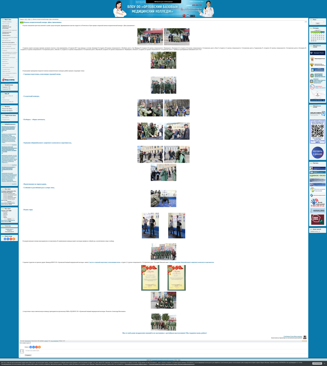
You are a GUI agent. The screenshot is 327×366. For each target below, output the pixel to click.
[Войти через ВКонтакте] (8, 239)
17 (315, 37)
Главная (191, 1)
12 (319, 35)
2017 (26, 19)
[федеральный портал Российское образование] (318, 181)
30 (313, 40)
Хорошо (5, 213)
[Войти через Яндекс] (11, 239)
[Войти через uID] (5, 239)
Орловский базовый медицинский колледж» (163, 360)
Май (29, 19)
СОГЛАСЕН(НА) (317, 363)
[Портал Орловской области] (317, 71)
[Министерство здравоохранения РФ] (318, 66)
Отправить (28, 355)
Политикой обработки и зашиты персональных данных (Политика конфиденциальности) (171, 364)
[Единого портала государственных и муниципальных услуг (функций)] (318, 89)
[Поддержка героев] (317, 101)
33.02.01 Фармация (8, 196)
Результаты (4, 203)
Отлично (5, 212)
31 (315, 40)
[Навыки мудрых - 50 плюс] (317, 224)
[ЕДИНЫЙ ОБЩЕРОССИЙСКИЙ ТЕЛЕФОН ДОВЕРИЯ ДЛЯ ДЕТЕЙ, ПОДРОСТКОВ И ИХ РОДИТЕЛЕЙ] (317, 206)
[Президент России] (317, 54)
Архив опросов (11, 203)
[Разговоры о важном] (318, 158)
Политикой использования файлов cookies (136, 364)
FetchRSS (14, 144)
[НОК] (317, 143)
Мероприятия (28, 340)
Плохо (4, 216)
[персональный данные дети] (318, 197)
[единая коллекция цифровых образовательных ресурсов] (318, 173)
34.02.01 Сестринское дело (10, 195)
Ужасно (5, 217)
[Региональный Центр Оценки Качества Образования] (318, 185)
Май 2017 (317, 30)
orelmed (46, 340)
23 (313, 39)
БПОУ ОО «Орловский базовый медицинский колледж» (153, 8)
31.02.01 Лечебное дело (9, 193)
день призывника (54, 340)
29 (311, 40)
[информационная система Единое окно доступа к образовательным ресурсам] (318, 177)
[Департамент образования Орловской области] (318, 77)
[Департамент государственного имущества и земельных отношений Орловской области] (318, 83)
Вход (202, 1)
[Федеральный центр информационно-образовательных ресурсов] (318, 169)
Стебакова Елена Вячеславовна (293, 336)
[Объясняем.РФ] (317, 116)
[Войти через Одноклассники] (13, 239)
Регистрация (197, 1)
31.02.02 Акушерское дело (9, 197)
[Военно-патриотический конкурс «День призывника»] (150, 45)
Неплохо (5, 214)
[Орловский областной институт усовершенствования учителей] (318, 192)
